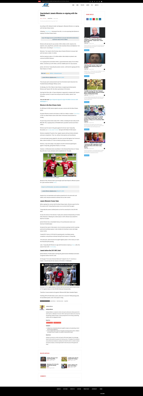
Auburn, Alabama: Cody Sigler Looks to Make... (72, 365)
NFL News (44, 18)
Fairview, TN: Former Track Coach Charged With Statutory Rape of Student (93, 66)
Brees (55, 182)
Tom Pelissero (57, 47)
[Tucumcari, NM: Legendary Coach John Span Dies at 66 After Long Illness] (94, 137)
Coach (85, 37)
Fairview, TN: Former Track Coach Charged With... (52, 358)
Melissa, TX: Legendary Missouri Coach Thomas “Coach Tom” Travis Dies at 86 (93, 40)
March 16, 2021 (60, 77)
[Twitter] (99, 2)
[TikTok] (97, 2)
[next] (75, 1)
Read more (86, 50)
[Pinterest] (95, 2)
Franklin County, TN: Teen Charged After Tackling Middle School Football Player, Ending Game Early (94, 92)
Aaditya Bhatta (50, 18)
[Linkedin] (100, 19)
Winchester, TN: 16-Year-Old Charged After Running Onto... (52, 365)
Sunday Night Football (53, 129)
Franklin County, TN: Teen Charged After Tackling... (73, 358)
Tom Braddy (53, 246)
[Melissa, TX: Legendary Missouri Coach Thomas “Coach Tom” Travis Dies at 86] (94, 32)
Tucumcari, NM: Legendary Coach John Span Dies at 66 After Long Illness (53, 1)
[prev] (73, 1)
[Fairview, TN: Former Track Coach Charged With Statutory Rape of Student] (43, 359)
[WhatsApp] (96, 19)
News (41, 18)
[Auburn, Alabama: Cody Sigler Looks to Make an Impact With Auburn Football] (64, 366)
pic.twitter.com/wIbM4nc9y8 (61, 187)
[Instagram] (92, 2)
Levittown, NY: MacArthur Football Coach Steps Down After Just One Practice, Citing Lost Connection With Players (94, 119)
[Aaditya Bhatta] (42, 325)
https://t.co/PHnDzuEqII (47, 187)
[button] (102, 5)
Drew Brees (48, 31)
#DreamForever (58, 73)
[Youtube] (102, 2)
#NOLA (51, 73)
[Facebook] (90, 2)
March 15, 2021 (60, 191)
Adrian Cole (86, 43)
